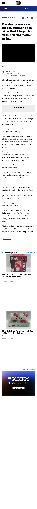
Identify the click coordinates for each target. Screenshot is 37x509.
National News (10, 17)
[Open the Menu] (3, 2)
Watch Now (31, 3)
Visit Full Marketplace (28, 252)
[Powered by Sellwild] (32, 369)
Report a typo (7, 239)
